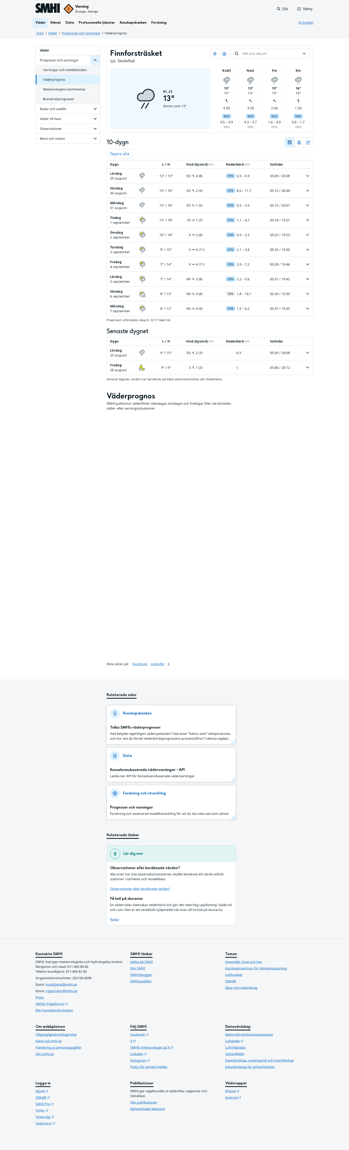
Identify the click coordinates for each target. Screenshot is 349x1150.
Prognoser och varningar (81, 33)
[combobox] (270, 53)
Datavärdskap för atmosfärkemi (249, 1067)
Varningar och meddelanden (65, 70)
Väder (41, 22)
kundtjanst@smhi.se (61, 984)
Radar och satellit (53, 109)
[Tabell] (289, 142)
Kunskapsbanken (133, 22)
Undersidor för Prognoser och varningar (95, 60)
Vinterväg (65, 1116)
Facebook (140, 664)
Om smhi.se (45, 1054)
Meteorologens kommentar (64, 89)
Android (253, 1097)
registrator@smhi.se (61, 991)
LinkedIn (157, 664)
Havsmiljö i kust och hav (243, 962)
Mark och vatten (52, 138)
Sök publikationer (143, 1102)
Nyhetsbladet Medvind (147, 1109)
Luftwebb (254, 1041)
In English (306, 22)
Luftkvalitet (233, 975)
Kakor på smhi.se (49, 1041)
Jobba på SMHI (141, 962)
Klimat (55, 22)
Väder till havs (50, 119)
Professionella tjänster (97, 22)
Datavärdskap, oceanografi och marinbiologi (259, 1060)
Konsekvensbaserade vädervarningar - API (147, 769)
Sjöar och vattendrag (241, 987)
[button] (282, 9)
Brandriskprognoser (58, 99)
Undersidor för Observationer (95, 128)
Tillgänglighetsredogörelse (56, 1034)
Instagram (159, 1060)
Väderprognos (54, 79)
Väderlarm (65, 1123)
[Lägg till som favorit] (215, 53)
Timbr (62, 1110)
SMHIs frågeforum (71, 1003)
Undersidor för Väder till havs (95, 119)
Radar (114, 919)
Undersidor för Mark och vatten (95, 138)
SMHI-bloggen (141, 975)
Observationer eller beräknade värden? (140, 888)
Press (40, 997)
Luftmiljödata (235, 1047)
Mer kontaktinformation (54, 1010)
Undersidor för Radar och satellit (95, 109)
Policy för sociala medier (149, 1067)
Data (70, 22)
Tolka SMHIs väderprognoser (135, 727)
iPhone (252, 1091)
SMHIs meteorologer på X (171, 1047)
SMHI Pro (64, 1104)
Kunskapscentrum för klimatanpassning (256, 968)
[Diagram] (308, 142)
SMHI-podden (140, 981)
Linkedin (158, 1053)
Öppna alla (119, 153)
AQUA (62, 1091)
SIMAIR (230, 981)
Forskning (158, 22)
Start (40, 33)
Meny (307, 8)
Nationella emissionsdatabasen (249, 1034)
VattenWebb (234, 1054)
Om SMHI (137, 968)
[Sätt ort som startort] (224, 53)
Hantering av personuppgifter (59, 1047)
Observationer (51, 128)
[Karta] (299, 142)
